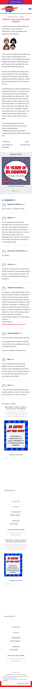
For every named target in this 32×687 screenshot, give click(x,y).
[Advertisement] (16, 472)
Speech (21, 17)
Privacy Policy (16, 501)
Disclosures (16, 506)
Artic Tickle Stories (20, 111)
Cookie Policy (5, 680)
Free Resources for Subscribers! (16, 674)
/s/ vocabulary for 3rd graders (7, 144)
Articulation (12, 17)
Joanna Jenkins (13, 333)
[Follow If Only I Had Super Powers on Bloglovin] (16, 490)
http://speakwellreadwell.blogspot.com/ (14, 324)
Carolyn (10, 264)
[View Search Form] (25, 9)
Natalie (9, 218)
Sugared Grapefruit (14, 204)
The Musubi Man (25, 143)
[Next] (28, 173)
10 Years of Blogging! (16, 186)
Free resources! (16, 2)
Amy (9, 385)
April (9, 359)
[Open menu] (22, 9)
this (12, 91)
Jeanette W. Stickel (14, 287)
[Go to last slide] (4, 173)
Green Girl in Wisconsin (16, 251)
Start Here (16, 672)
